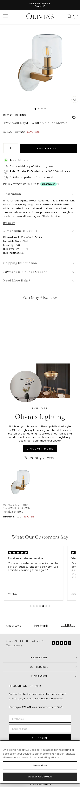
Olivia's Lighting (14, 115)
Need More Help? (16, 280)
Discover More (40, 448)
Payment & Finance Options (25, 272)
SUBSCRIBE (40, 738)
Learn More (40, 765)
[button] (30, 606)
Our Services (39, 667)
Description (12, 194)
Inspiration (39, 676)
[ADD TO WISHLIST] (74, 117)
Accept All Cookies (40, 776)
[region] (40, 762)
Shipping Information (20, 263)
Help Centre (39, 657)
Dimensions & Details (20, 231)
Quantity (10, 140)
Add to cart (48, 148)
